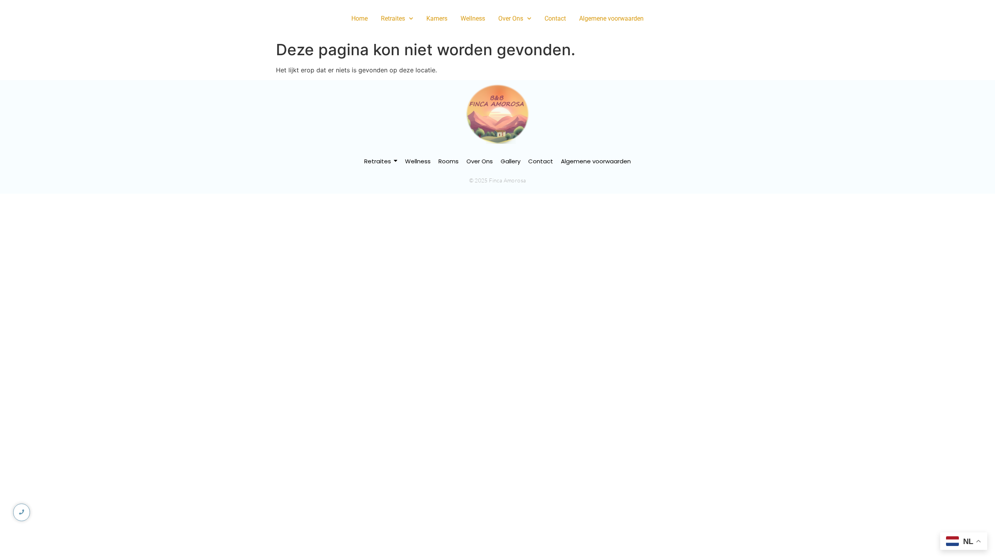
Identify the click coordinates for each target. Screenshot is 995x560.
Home (359, 18)
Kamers (436, 18)
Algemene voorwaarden (611, 18)
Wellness (473, 18)
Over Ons (510, 18)
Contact (555, 18)
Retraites (393, 18)
